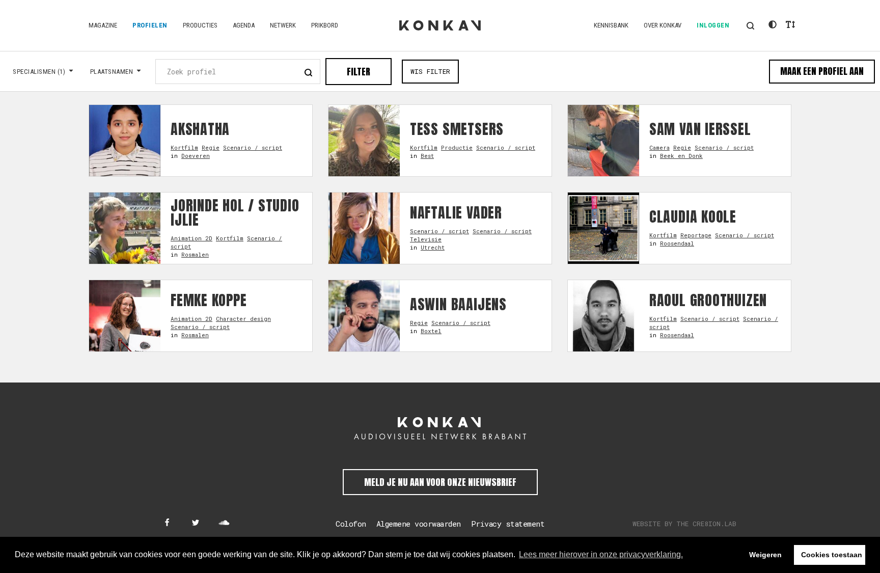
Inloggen (713, 25)
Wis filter (430, 71)
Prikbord (324, 25)
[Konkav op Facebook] (167, 523)
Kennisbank (611, 25)
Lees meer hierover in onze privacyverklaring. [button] (601, 554)
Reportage (695, 235)
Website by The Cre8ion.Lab (684, 523)
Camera (659, 147)
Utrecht (433, 247)
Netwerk (283, 25)
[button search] (308, 71)
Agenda (244, 25)
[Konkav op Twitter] (195, 523)
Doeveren (195, 155)
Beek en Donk (681, 155)
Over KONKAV (662, 25)
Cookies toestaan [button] (831, 555)
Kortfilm (184, 147)
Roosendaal (677, 243)
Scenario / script (252, 147)
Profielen (150, 25)
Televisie (426, 239)
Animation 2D (191, 238)
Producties (200, 25)
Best (427, 155)
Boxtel (431, 331)
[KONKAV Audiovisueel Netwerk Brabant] (440, 428)
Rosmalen (195, 254)
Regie (210, 147)
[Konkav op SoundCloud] (224, 523)
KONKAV (440, 25)
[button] (750, 25)
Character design (243, 318)
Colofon (351, 524)
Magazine (103, 25)
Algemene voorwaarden (418, 524)
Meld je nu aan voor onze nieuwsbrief (440, 482)
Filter (358, 71)
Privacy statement (508, 524)
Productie (457, 147)
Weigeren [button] (765, 555)
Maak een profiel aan (822, 71)
